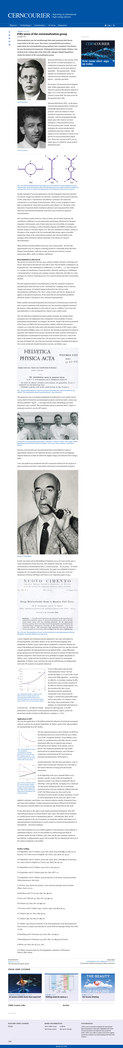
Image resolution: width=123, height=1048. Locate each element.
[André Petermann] (31, 127)
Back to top (61, 1046)
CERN (9, 1041)
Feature (27, 31)
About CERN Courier (51, 1026)
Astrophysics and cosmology (97, 961)
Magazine (62, 25)
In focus (51, 25)
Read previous (13, 960)
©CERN (10, 1026)
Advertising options (51, 1029)
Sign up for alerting (66, 1029)
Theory (20, 31)
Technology (25, 25)
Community (39, 25)
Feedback (62, 1026)
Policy (10, 962)
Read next (111, 960)
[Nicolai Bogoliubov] (31, 79)
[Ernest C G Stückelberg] (47, 554)
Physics (13, 25)
